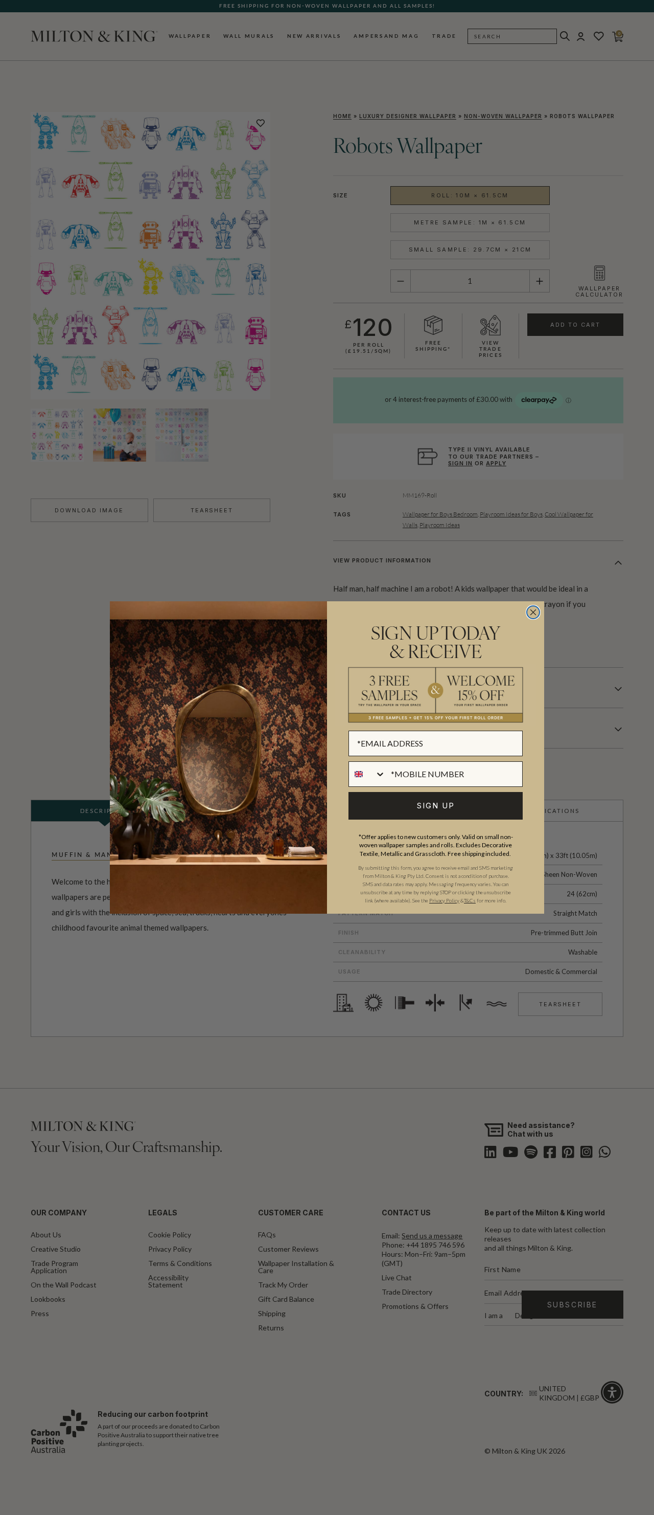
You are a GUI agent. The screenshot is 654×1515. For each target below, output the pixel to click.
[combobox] (367, 774)
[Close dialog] (533, 612)
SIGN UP (436, 805)
